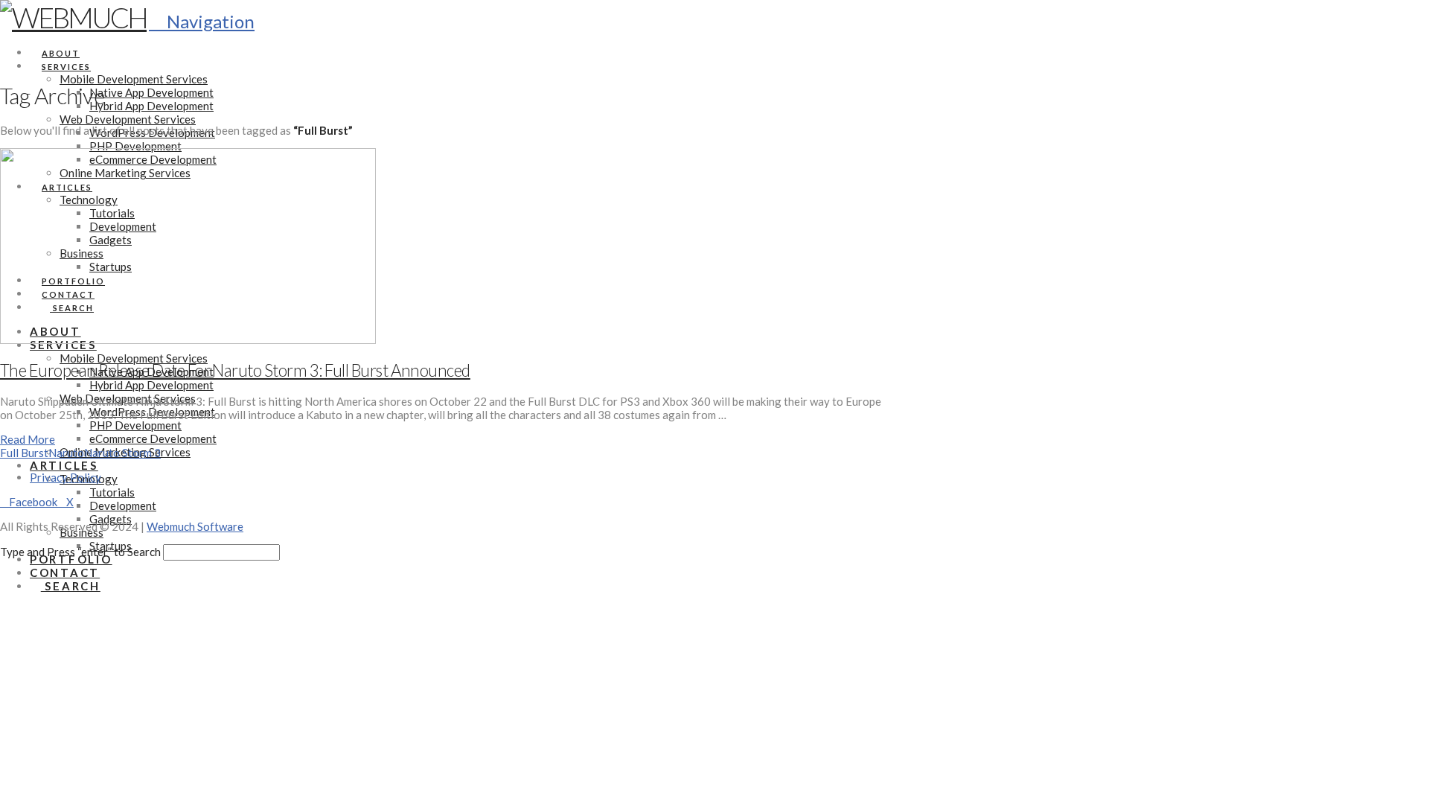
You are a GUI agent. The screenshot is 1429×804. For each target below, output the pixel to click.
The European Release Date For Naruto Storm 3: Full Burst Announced (235, 370)
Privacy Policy (65, 477)
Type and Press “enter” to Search (80, 551)
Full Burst (24, 452)
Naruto (66, 452)
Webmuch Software (195, 526)
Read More (27, 439)
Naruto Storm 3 (122, 452)
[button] (202, 21)
